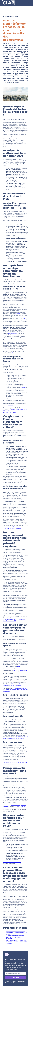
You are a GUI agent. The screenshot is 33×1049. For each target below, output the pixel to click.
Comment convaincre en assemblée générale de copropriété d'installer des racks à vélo (16, 941)
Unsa (18, 666)
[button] (28, 3)
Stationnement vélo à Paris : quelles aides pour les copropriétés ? (14, 684)
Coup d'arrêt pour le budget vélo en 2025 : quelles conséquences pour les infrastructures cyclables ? (15, 411)
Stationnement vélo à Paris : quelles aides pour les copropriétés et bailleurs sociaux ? (16, 932)
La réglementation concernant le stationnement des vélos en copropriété (15, 619)
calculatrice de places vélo (20, 670)
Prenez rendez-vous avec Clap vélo (12, 862)
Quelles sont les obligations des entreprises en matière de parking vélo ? (15, 763)
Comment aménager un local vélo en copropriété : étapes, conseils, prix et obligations (15, 689)
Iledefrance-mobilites (13, 333)
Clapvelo (17, 313)
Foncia (24, 318)
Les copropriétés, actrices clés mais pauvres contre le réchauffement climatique (14, 527)
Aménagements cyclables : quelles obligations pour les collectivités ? (15, 737)
